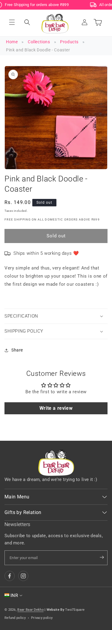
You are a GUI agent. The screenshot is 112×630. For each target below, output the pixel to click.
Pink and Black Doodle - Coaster (38, 49)
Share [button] (17, 350)
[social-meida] (9, 576)
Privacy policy (42, 618)
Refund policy (15, 618)
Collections (39, 41)
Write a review (56, 408)
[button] (12, 22)
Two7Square (75, 610)
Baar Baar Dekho (30, 610)
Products (69, 41)
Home (12, 41)
